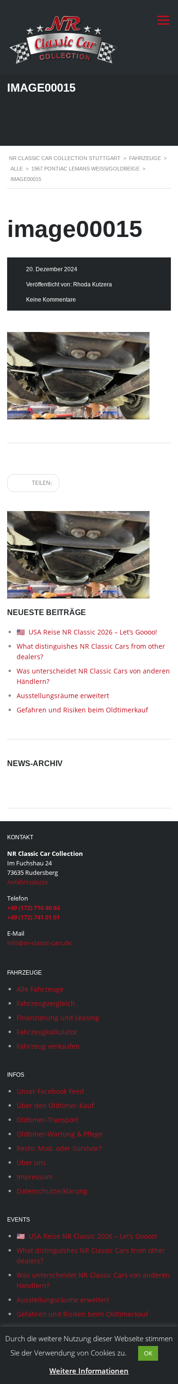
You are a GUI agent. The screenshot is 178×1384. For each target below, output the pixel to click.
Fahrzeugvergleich (46, 1003)
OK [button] (148, 1353)
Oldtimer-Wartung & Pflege (60, 1133)
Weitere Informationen (89, 1370)
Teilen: (41, 483)
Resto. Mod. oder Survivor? (59, 1148)
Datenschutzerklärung (52, 1190)
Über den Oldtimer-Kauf (55, 1105)
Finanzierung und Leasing (58, 1017)
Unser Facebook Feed (50, 1091)
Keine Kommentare (51, 299)
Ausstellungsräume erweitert (63, 695)
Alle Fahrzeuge (40, 989)
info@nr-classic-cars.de (39, 942)
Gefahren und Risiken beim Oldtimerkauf (82, 709)
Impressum (35, 1176)
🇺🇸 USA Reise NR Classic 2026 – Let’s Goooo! (87, 631)
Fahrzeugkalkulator (47, 1031)
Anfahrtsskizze (27, 882)
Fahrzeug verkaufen (48, 1046)
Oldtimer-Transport (47, 1119)
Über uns (31, 1162)
